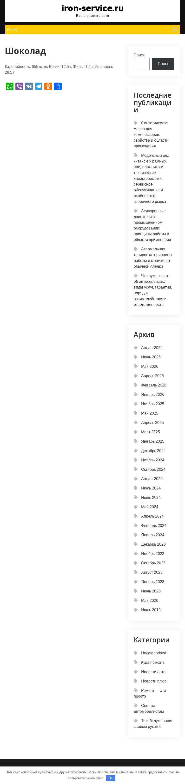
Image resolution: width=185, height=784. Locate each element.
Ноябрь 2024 (152, 460)
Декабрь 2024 (153, 451)
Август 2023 (152, 572)
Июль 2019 (151, 610)
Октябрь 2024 (153, 469)
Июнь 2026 (151, 357)
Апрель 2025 (152, 423)
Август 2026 (152, 348)
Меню (12, 29)
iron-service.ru (92, 8)
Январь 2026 (152, 394)
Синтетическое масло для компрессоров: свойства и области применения (151, 134)
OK (110, 778)
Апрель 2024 (152, 516)
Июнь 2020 (151, 591)
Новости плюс (153, 681)
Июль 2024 (151, 488)
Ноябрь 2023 (152, 554)
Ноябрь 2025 (152, 404)
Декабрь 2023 (153, 544)
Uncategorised (153, 653)
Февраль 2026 (153, 385)
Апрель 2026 (152, 376)
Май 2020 (149, 600)
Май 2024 (149, 507)
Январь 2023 (152, 582)
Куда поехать (153, 662)
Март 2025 (150, 432)
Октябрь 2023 (153, 563)
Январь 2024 (152, 535)
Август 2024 (152, 479)
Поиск (139, 55)
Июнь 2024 (151, 497)
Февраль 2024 (153, 526)
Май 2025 (149, 413)
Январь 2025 (152, 441)
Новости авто (153, 672)
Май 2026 (149, 366)
